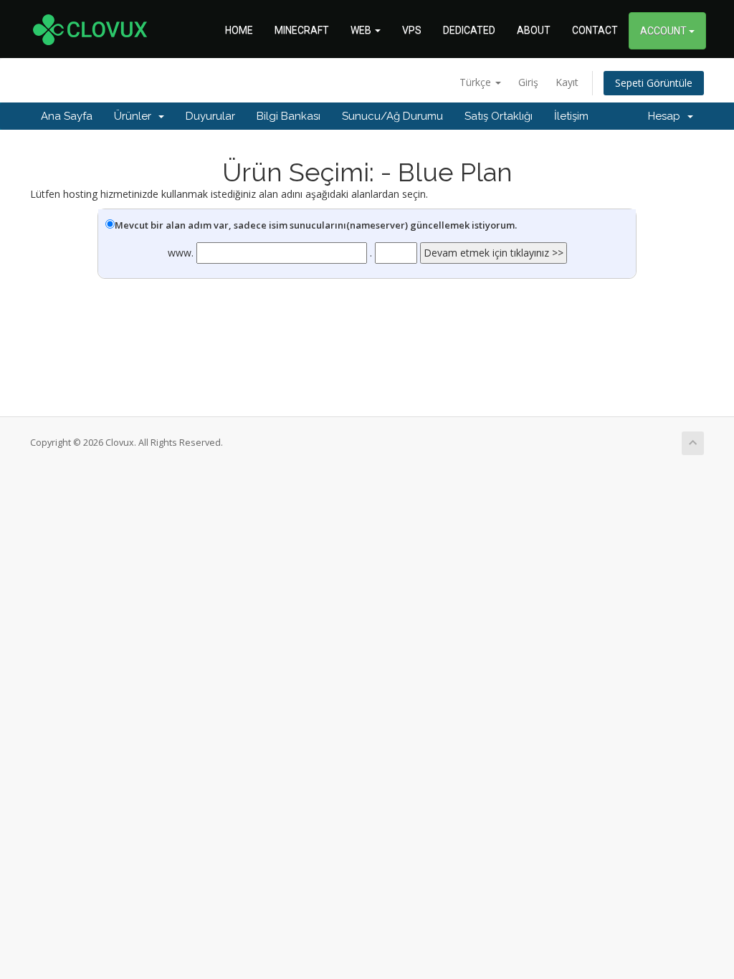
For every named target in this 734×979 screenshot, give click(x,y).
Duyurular (210, 116)
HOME (239, 30)
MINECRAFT (302, 30)
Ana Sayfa (66, 116)
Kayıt (567, 82)
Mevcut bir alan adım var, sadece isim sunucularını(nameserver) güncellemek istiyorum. (316, 225)
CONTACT (595, 30)
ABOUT (533, 30)
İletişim (571, 116)
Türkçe (476, 82)
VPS (411, 30)
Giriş (528, 82)
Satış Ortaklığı (498, 116)
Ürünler (135, 116)
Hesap (667, 116)
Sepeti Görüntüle (653, 83)
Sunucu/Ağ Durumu (392, 116)
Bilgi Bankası (288, 116)
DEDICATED (469, 30)
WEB (362, 30)
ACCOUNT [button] (664, 31)
